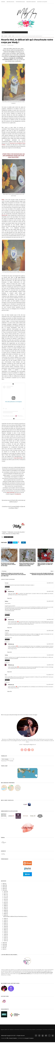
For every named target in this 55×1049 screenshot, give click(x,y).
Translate (11, 760)
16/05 (5, 920)
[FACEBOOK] (36, 1035)
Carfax (6, 655)
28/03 (5, 929)
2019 (4, 944)
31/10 (5, 897)
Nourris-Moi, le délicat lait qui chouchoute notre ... (15, 916)
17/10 (5, 900)
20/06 (5, 910)
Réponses (8, 589)
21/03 (5, 931)
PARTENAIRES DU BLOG (20, 1)
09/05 (5, 921)
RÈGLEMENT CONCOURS (31, 1)
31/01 (5, 937)
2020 (4, 942)
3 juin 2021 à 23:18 (50, 601)
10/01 (5, 940)
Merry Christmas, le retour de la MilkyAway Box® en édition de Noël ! (45, 564)
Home (2, 36)
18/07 (5, 907)
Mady (13, 36)
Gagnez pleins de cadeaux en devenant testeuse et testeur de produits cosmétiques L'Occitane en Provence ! (27, 1029)
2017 (4, 947)
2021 (4, 890)
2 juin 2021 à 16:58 (50, 591)
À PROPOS (3, 1)
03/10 (5, 902)
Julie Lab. (7, 630)
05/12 (5, 893)
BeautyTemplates (13, 1038)
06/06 (5, 913)
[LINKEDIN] (52, 1035)
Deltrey (6, 601)
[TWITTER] (46, 1035)
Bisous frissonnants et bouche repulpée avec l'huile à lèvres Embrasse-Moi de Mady (26, 564)
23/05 (5, 918)
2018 (4, 946)
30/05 (5, 915)
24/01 (5, 939)
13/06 (5, 912)
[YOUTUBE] (42, 1035)
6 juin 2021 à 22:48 (50, 630)
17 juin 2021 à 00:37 (49, 684)
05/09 (5, 904)
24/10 (5, 899)
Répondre (7, 586)
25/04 (5, 924)
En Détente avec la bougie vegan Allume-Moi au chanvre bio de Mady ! (8, 564)
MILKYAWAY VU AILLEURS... (42, 1)
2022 (4, 888)
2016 (4, 949)
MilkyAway (10, 591)
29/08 (5, 905)
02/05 (5, 923)
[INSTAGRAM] (39, 1035)
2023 (4, 886)
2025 (4, 883)
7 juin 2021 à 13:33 (50, 664)
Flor (6, 674)
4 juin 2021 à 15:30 (50, 619)
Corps (10, 36)
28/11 (5, 894)
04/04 (5, 928)
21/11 (5, 896)
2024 (4, 885)
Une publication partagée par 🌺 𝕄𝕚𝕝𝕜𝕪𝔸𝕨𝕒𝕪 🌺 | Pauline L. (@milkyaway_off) (20, 415)
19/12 (5, 891)
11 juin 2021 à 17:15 (49, 674)
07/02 (5, 936)
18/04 (5, 926)
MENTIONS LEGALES (10, 1)
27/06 (5, 908)
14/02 (5, 934)
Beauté (5, 36)
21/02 (5, 932)
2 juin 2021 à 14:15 (50, 582)
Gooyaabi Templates (29, 1038)
